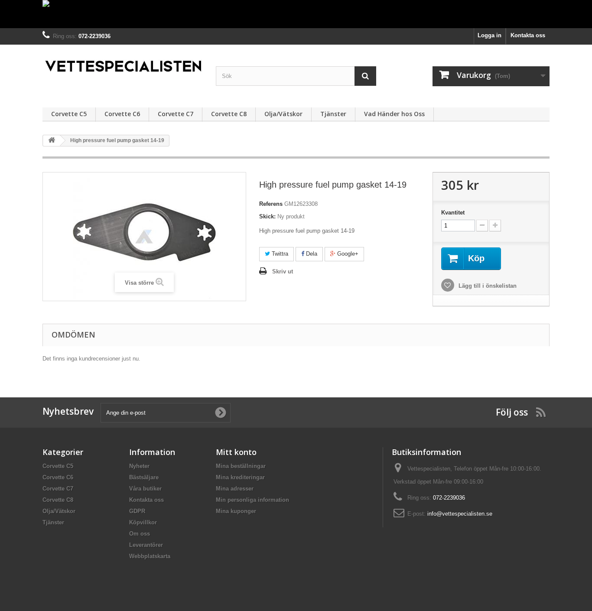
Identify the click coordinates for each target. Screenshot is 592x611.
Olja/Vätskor (283, 114)
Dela (310, 253)
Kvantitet (453, 212)
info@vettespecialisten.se (459, 513)
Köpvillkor (143, 522)
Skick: (267, 216)
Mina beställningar (241, 466)
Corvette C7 (175, 114)
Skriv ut (282, 271)
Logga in (489, 35)
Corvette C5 (69, 114)
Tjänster (333, 114)
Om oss (139, 533)
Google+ (346, 253)
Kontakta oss (528, 35)
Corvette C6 (122, 114)
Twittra (279, 253)
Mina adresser (235, 488)
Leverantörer (146, 545)
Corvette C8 (229, 114)
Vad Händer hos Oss (394, 114)
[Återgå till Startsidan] (51, 140)
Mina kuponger (236, 511)
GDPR (137, 511)
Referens (271, 204)
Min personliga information (252, 500)
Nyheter (139, 466)
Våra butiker (145, 488)
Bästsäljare (144, 477)
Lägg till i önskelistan (487, 286)
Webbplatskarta (149, 556)
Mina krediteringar (240, 477)
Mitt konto (236, 452)
